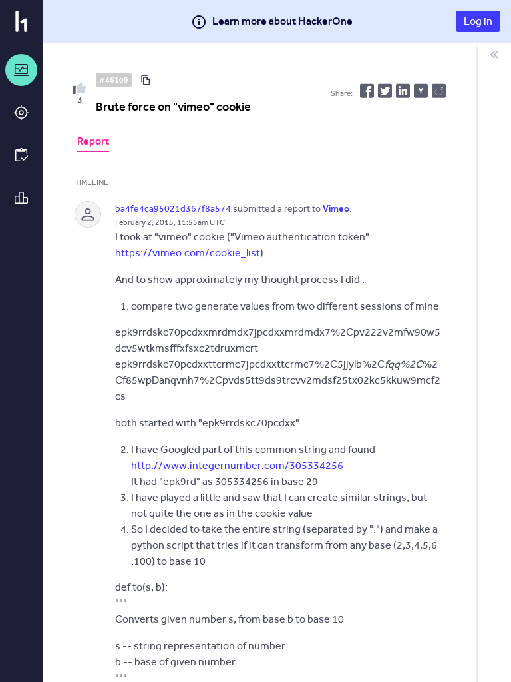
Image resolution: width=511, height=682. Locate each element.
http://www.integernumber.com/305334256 (237, 465)
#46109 (113, 80)
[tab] (93, 142)
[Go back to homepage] (21, 21)
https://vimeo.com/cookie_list (187, 252)
